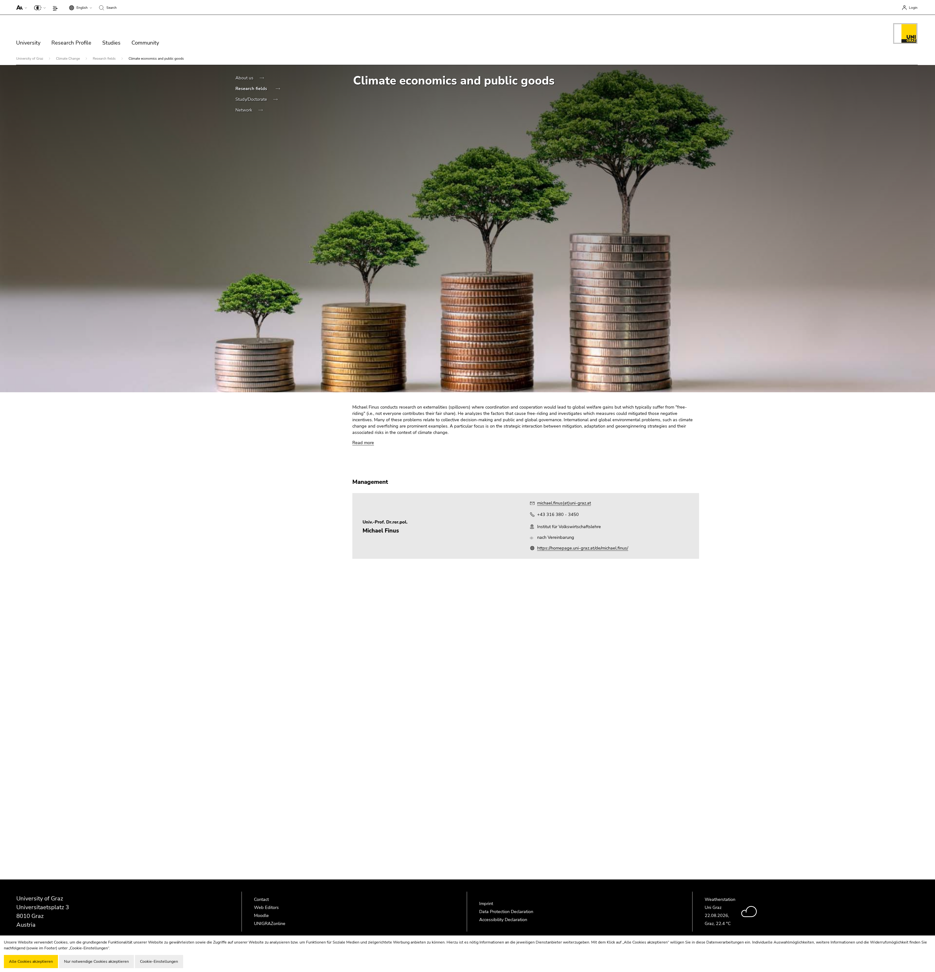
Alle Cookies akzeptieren (31, 961)
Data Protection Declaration (506, 912)
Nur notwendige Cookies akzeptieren (96, 961)
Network (244, 110)
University (28, 43)
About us (245, 78)
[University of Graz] (905, 34)
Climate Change (68, 58)
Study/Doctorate (251, 99)
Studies (111, 43)
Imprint (486, 904)
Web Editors (266, 907)
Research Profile (71, 43)
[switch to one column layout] (56, 7)
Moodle (261, 915)
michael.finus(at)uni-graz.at (564, 503)
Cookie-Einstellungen (159, 961)
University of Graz (30, 58)
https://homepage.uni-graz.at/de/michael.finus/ (582, 548)
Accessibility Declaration (503, 920)
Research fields (105, 58)
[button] (20, 7)
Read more (363, 443)
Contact (261, 899)
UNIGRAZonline (269, 923)
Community (145, 43)
